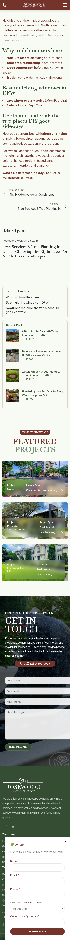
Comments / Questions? (24, 916)
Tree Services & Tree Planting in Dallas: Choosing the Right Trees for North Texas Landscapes (35, 251)
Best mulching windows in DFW (27, 302)
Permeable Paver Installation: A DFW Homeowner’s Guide (41, 353)
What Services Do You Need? (27, 902)
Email (13, 875)
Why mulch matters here (22, 297)
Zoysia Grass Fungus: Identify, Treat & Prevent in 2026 (41, 373)
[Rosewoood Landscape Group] (34, 5)
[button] (65, 841)
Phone (14, 889)
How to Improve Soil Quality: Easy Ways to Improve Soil (42, 393)
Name (14, 861)
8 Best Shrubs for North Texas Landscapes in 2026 (40, 333)
